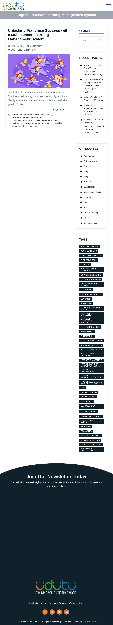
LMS (13, 50)
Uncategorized (90, 223)
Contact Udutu (76, 603)
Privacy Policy (90, 622)
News (86, 207)
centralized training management (27, 117)
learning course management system (91, 365)
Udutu (86, 218)
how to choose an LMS (92, 341)
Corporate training (91, 279)
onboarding (87, 401)
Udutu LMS (96, 445)
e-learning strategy (91, 294)
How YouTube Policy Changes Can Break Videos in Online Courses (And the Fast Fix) (93, 85)
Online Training (27, 50)
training (96, 436)
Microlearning (88, 397)
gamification (87, 336)
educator (86, 299)
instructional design (91, 350)
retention (86, 427)
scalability (57, 123)
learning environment (87, 371)
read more (58, 110)
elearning (86, 303)
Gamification (89, 187)
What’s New (60, 603)
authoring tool (89, 260)
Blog (86, 171)
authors (85, 265)
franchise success (50, 120)
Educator (88, 181)
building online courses (88, 269)
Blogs (86, 176)
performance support (88, 421)
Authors (87, 166)
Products (33, 603)
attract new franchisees (23, 114)
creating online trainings (89, 284)
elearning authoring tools (91, 308)
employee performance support (88, 321)
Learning (88, 197)
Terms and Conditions (72, 622)
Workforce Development (87, 450)
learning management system (91, 376)
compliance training (91, 275)
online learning (89, 412)
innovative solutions (91, 345)
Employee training (90, 327)
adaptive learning (90, 246)
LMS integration (89, 392)
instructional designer (88, 355)
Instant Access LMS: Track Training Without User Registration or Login (94, 70)
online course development (88, 406)
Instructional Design (93, 192)
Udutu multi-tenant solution (24, 126)
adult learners (89, 251)
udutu (84, 445)
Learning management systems (91, 382)
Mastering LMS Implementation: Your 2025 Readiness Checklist (94, 110)
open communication (91, 416)
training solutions (90, 440)
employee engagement (87, 314)
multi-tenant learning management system (31, 123)
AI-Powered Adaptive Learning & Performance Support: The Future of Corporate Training (94, 125)
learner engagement (91, 360)
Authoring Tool (90, 161)
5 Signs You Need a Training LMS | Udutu (93, 98)
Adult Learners (90, 156)
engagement (87, 332)
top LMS (84, 436)
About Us (46, 603)
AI (100, 256)
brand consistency (43, 114)
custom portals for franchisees (26, 120)
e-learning (86, 290)
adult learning (88, 256)
